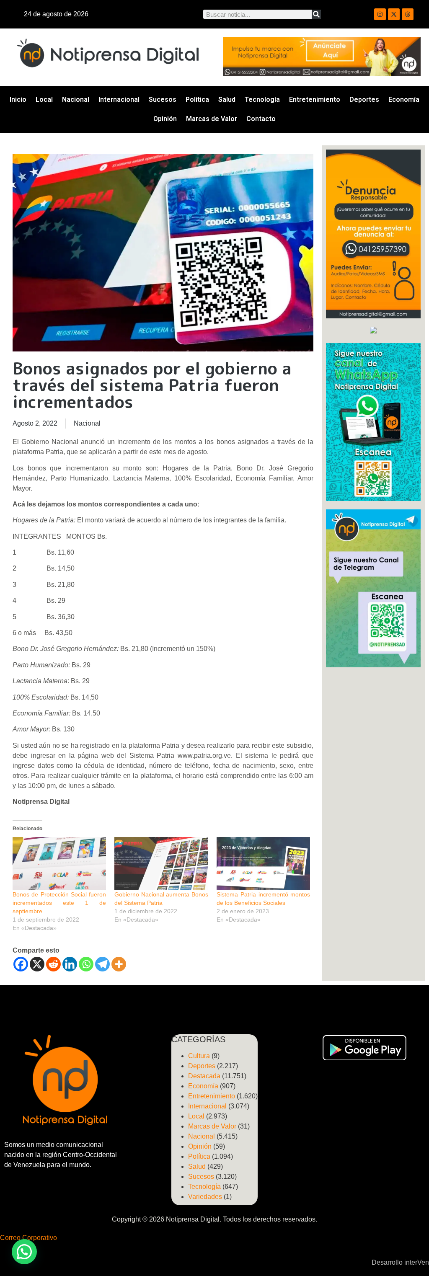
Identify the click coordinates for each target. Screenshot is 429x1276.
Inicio (18, 99)
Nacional (75, 99)
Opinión (165, 119)
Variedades (205, 1196)
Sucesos (162, 99)
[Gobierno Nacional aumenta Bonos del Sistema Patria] (161, 864)
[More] (118, 964)
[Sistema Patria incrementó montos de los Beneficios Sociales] (263, 864)
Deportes (364, 99)
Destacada (204, 1076)
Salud (226, 99)
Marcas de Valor (211, 119)
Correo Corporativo (28, 1237)
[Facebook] (20, 964)
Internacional (119, 99)
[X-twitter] (394, 14)
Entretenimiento (314, 99)
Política (197, 99)
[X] (37, 964)
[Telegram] (102, 964)
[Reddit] (53, 964)
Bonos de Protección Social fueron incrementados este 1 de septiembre (59, 902)
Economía (403, 99)
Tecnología (262, 99)
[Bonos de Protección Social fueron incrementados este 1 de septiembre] (59, 864)
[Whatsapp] (86, 964)
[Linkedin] (69, 964)
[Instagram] (380, 14)
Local (44, 99)
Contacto (261, 119)
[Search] (316, 14)
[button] (24, 1251)
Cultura (199, 1055)
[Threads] (407, 14)
